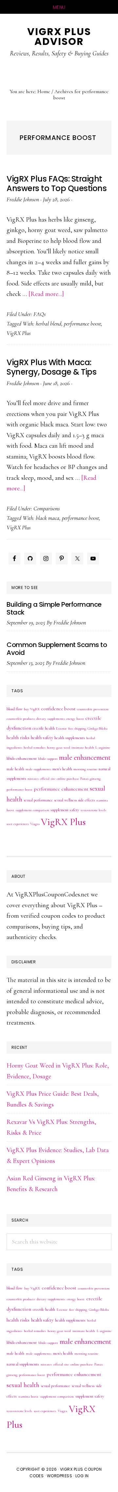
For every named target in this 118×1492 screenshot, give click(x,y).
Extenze (61, 728)
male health (15, 769)
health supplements (69, 737)
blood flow (15, 709)
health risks (18, 737)
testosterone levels (93, 810)
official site (47, 778)
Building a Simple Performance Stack (54, 608)
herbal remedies (35, 747)
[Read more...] (46, 294)
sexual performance (38, 800)
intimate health (82, 747)
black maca (47, 517)
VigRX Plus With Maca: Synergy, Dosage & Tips (51, 367)
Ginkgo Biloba (98, 728)
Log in (82, 1476)
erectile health (43, 728)
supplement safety (64, 810)
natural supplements (23, 1364)
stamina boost (28, 1396)
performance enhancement (61, 789)
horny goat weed (58, 747)
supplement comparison (32, 810)
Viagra (35, 824)
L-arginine (102, 747)
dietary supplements (50, 719)
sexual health (23, 1385)
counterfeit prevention (92, 709)
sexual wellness (65, 800)
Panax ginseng (90, 778)
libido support (48, 758)
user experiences (18, 824)
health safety (42, 737)
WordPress (59, 1476)
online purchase (68, 778)
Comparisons (46, 508)
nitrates (33, 778)
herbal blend (48, 323)
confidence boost (58, 709)
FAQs (39, 314)
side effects (86, 800)
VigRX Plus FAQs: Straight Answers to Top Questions (57, 183)
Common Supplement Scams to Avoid (57, 648)
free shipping (77, 728)
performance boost (82, 323)
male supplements (38, 769)
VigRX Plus (18, 333)
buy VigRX (32, 709)
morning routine (85, 769)
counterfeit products (21, 719)
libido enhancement (22, 758)
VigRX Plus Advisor (59, 37)
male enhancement (85, 757)
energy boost (75, 719)
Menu (59, 7)
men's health (62, 769)
